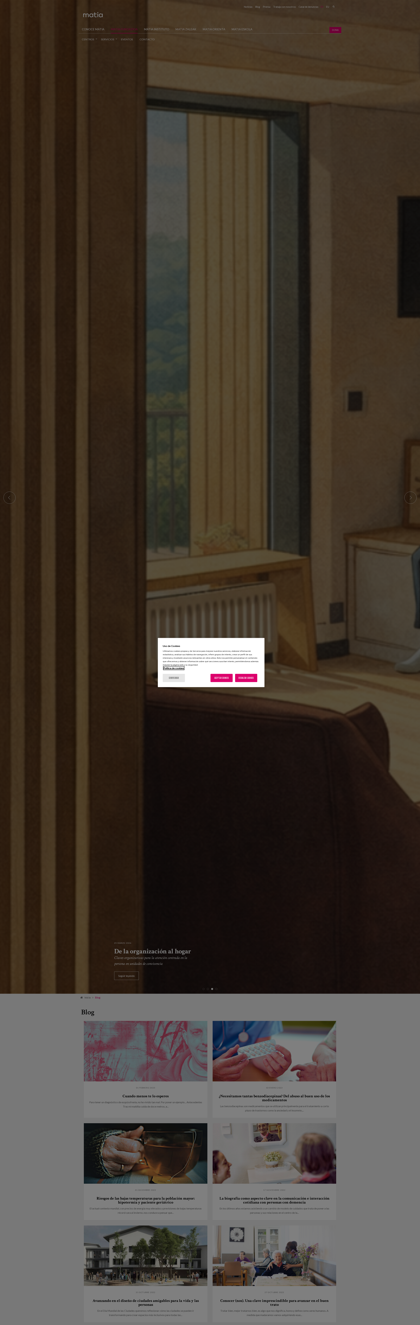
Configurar (174, 678)
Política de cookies (174, 668)
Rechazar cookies (246, 678)
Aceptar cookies (221, 678)
